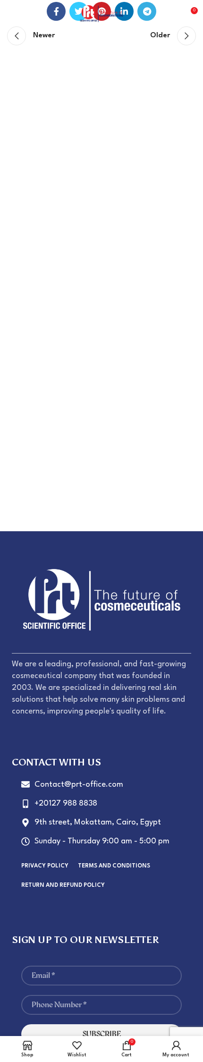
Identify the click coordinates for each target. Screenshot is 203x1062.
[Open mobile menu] (11, 14)
